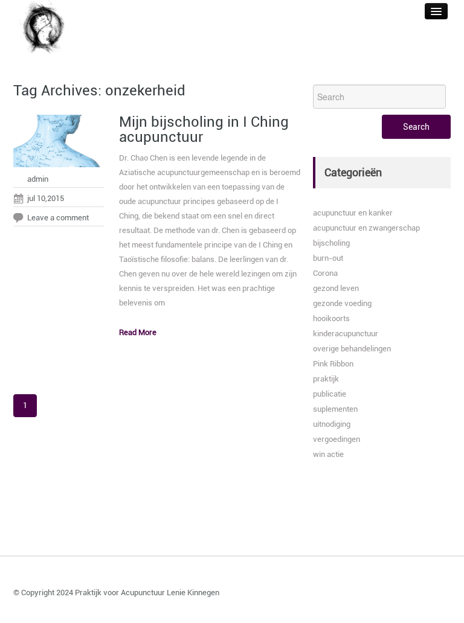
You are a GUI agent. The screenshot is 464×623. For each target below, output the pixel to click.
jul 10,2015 (45, 198)
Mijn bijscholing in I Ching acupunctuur (204, 129)
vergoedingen (336, 439)
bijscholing (331, 243)
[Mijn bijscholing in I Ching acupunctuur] (58, 144)
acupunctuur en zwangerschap (366, 227)
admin (37, 179)
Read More (137, 332)
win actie (328, 454)
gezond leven (336, 288)
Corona (325, 273)
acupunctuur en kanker (353, 212)
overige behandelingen (352, 348)
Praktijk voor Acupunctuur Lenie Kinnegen (147, 592)
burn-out (328, 258)
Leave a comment (58, 217)
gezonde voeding (342, 303)
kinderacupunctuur (345, 333)
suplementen (335, 409)
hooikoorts (331, 318)
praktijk (326, 378)
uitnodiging (331, 424)
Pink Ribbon (333, 363)
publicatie (329, 393)
